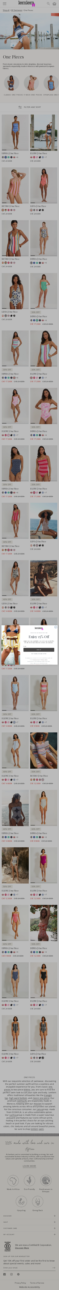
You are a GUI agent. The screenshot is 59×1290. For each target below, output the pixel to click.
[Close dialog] (55, 627)
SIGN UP (39, 650)
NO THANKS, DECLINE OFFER (39, 653)
